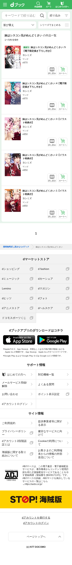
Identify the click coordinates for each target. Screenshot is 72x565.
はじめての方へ (16, 374)
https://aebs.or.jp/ (33, 484)
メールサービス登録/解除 (14, 384)
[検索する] (42, 15)
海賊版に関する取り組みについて (14, 454)
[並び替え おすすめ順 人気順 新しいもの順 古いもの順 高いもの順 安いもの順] (19, 25)
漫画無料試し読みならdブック (16, 247)
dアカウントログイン (15, 403)
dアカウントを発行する (36, 517)
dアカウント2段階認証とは (14, 442)
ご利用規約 (8, 423)
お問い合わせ (10, 394)
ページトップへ (36, 536)
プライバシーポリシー (14, 433)
